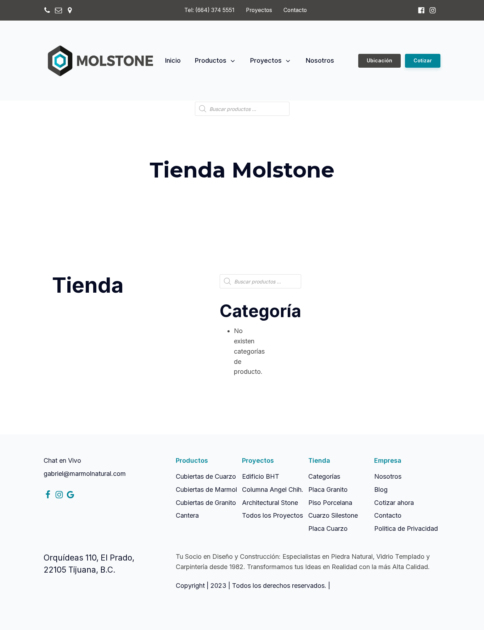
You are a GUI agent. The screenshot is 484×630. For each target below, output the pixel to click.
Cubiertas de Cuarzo (206, 476)
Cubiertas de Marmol (206, 489)
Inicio (173, 60)
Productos (210, 60)
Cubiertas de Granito (206, 502)
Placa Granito (328, 489)
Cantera (187, 515)
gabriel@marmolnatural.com (85, 473)
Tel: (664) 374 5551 (209, 10)
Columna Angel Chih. (272, 489)
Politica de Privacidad (406, 528)
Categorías (324, 476)
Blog (381, 489)
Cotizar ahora (394, 502)
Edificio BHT (260, 476)
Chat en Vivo (62, 460)
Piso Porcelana (330, 502)
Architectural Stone (270, 502)
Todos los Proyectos (272, 515)
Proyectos (259, 10)
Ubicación (379, 60)
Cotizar (422, 60)
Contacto (295, 10)
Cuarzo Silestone (333, 515)
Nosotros (320, 60)
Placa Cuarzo (328, 528)
